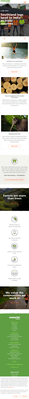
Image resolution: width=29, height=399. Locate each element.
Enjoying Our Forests (14, 347)
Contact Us (14, 367)
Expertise (14, 333)
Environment (14, 342)
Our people (14, 327)
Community (14, 350)
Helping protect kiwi (14, 134)
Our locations (14, 328)
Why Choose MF (14, 339)
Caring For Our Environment (14, 344)
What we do (14, 203)
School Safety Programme (14, 358)
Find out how (14, 302)
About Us (14, 322)
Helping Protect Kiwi (14, 352)
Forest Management (14, 335)
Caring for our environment (14, 61)
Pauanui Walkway (14, 355)
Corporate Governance (14, 364)
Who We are (14, 323)
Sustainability (14, 346)
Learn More (7, 28)
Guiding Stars (14, 357)
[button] (4, 38)
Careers (14, 330)
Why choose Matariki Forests (14, 180)
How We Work (14, 338)
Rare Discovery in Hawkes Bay (14, 353)
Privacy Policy (11, 387)
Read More (16, 72)
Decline (24, 396)
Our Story (14, 325)
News (14, 361)
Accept (16, 396)
